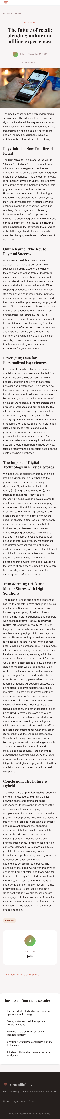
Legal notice (19, 1101)
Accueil (6, 13)
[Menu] (54, 2)
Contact (33, 1101)
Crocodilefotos (21, 1084)
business (17, 13)
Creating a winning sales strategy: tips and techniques (30, 1043)
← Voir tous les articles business (21, 974)
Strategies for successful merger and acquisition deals (26, 1023)
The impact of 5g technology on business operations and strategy (28, 1012)
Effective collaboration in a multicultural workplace (29, 1053)
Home (6, 1101)
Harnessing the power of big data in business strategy (26, 1033)
